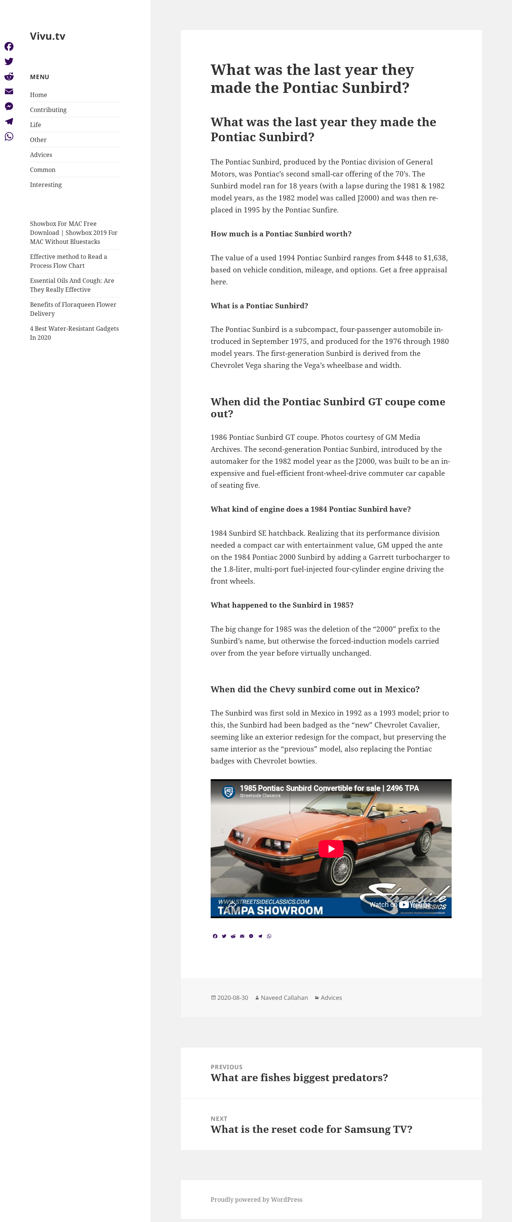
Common (42, 170)
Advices (41, 155)
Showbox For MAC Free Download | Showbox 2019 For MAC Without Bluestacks (74, 233)
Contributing (48, 110)
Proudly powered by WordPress (256, 1199)
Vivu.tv (47, 36)
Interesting (46, 185)
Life (35, 125)
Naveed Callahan (284, 997)
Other (38, 140)
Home (38, 95)
